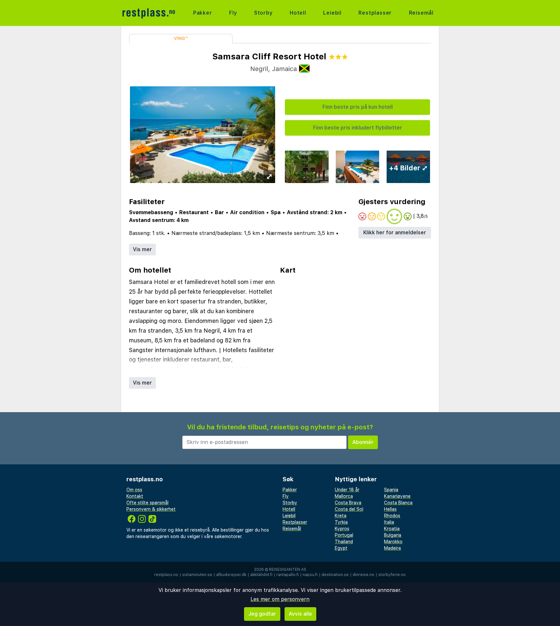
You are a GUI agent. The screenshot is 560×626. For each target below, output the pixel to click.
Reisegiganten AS (287, 569)
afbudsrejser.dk (231, 574)
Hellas (390, 509)
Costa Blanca (398, 502)
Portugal (344, 535)
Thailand (344, 541)
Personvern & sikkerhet (151, 509)
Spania (391, 489)
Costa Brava (348, 502)
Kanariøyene (397, 496)
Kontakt (134, 496)
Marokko (393, 541)
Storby (263, 13)
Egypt (341, 548)
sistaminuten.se (197, 574)
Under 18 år (347, 489)
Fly (233, 13)
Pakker (202, 13)
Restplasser (375, 13)
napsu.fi (310, 574)
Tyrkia (341, 522)
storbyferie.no (392, 574)
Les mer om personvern (280, 599)
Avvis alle (300, 614)
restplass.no (166, 574)
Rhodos (392, 515)
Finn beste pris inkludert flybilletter (357, 128)
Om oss (134, 489)
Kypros (342, 528)
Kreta (340, 515)
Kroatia (392, 528)
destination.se (335, 574)
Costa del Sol (349, 509)
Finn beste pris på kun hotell (357, 107)
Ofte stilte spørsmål (147, 502)
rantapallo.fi (287, 574)
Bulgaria (392, 535)
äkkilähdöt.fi (261, 574)
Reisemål (421, 13)
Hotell (298, 13)
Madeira (392, 548)
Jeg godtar (262, 614)
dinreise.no (363, 574)
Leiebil (332, 13)
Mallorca (344, 496)
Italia (389, 522)
